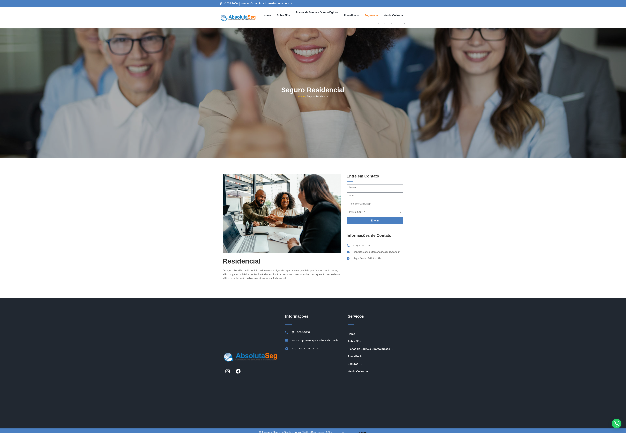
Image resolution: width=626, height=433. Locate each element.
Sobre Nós (354, 341)
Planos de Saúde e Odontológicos (369, 349)
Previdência (355, 356)
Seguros (353, 364)
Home (301, 96)
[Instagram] (227, 371)
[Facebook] (238, 371)
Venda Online (356, 371)
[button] (616, 423)
